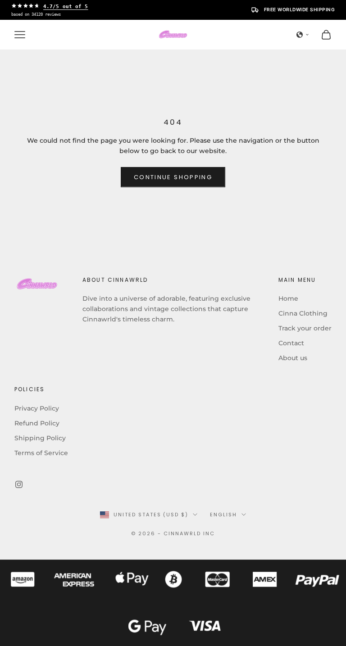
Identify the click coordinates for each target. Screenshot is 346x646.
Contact (291, 343)
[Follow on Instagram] (18, 484)
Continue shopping (173, 177)
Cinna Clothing (303, 313)
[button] (303, 34)
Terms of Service (41, 453)
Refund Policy (36, 423)
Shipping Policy (40, 438)
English (223, 514)
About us (292, 358)
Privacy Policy (36, 408)
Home (288, 298)
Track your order (305, 328)
